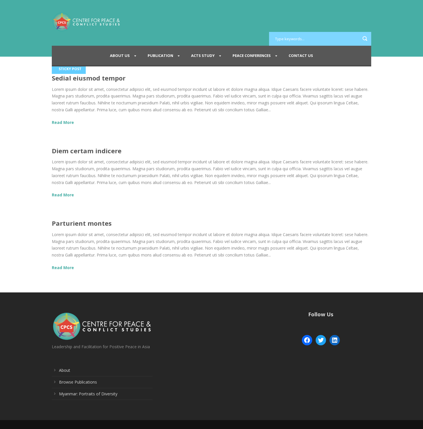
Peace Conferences (252, 55)
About (64, 370)
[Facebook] (307, 340)
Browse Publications (78, 382)
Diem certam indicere (86, 150)
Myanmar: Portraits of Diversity (88, 394)
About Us (120, 55)
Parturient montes (82, 223)
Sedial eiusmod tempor (88, 78)
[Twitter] (321, 340)
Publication (160, 55)
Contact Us (301, 55)
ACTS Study (203, 55)
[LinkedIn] (334, 340)
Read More (63, 122)
